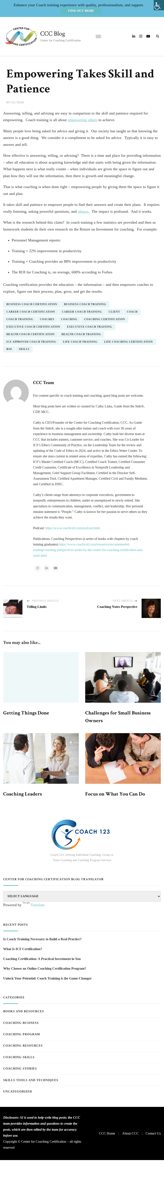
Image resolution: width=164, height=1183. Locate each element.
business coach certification (31, 304)
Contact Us (153, 1133)
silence (83, 211)
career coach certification (30, 311)
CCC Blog (52, 34)
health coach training (81, 334)
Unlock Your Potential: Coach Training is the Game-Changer (47, 978)
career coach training (82, 311)
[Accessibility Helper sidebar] (159, 5)
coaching (69, 319)
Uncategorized (17, 1091)
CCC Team (17, 102)
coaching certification (104, 319)
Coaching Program (21, 1034)
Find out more (81, 10)
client (114, 311)
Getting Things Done (26, 713)
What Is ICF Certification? (22, 949)
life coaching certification (128, 341)
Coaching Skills (19, 1057)
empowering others (82, 120)
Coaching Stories (20, 1068)
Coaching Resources (23, 1045)
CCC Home (107, 1133)
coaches (47, 319)
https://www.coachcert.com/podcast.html (72, 528)
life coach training (80, 341)
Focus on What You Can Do (115, 794)
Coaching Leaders (22, 794)
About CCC (130, 1133)
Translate (38, 905)
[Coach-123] (82, 834)
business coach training (85, 304)
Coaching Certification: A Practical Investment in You (42, 959)
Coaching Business (21, 1023)
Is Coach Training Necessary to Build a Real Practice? (42, 939)
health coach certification (30, 334)
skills (24, 349)
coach (132, 311)
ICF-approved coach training (31, 341)
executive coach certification (33, 326)
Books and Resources (23, 1011)
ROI (9, 349)
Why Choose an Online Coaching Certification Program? (44, 968)
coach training (19, 319)
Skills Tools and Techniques (30, 1080)
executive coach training (89, 326)
